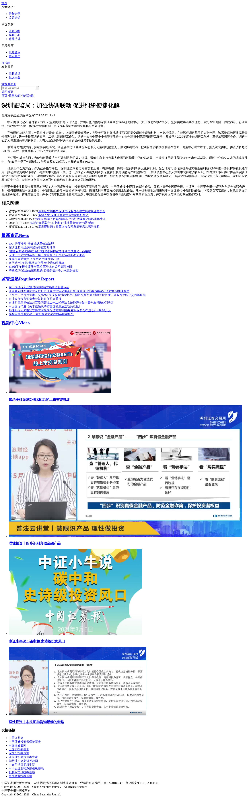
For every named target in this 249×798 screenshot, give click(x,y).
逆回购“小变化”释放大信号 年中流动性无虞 (37, 262)
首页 (4, 3)
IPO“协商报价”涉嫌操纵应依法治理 (31, 243)
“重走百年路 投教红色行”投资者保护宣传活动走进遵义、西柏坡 (50, 251)
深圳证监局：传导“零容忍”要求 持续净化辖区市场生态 (70, 219)
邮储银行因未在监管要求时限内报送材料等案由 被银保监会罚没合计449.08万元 (60, 310)
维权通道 (14, 73)
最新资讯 (14, 13)
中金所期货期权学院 (22, 764)
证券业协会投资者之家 (23, 757)
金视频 (5, 62)
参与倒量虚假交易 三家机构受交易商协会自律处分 (41, 314)
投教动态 (15, 95)
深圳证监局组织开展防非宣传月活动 (32, 247)
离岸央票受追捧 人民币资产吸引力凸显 (34, 259)
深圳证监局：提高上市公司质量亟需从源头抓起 (69, 226)
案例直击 (14, 56)
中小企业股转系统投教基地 (26, 768)
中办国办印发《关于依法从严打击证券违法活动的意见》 (45, 306)
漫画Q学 (14, 31)
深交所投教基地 (19, 753)
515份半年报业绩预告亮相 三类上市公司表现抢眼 (40, 266)
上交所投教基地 (19, 749)
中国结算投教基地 (20, 776)
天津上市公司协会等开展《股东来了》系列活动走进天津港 (47, 255)
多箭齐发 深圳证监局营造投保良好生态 (63, 215)
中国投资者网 (17, 745)
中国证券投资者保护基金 (25, 741)
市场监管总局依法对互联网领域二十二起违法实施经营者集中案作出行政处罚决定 (61, 302)
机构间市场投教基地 (22, 772)
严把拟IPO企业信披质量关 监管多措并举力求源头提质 (43, 270)
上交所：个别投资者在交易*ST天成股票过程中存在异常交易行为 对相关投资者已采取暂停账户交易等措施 (77, 295)
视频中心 (14, 35)
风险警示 (14, 52)
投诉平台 (14, 77)
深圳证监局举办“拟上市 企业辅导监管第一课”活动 (62, 222)
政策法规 (14, 38)
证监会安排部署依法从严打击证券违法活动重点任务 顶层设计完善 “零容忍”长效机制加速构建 (69, 291)
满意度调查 (8, 84)
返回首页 (7, 91)
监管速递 (14, 17)
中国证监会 (16, 737)
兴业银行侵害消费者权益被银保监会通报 (35, 298)
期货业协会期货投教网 (23, 760)
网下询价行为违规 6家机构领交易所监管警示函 (39, 287)
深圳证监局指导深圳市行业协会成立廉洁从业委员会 (71, 211)
